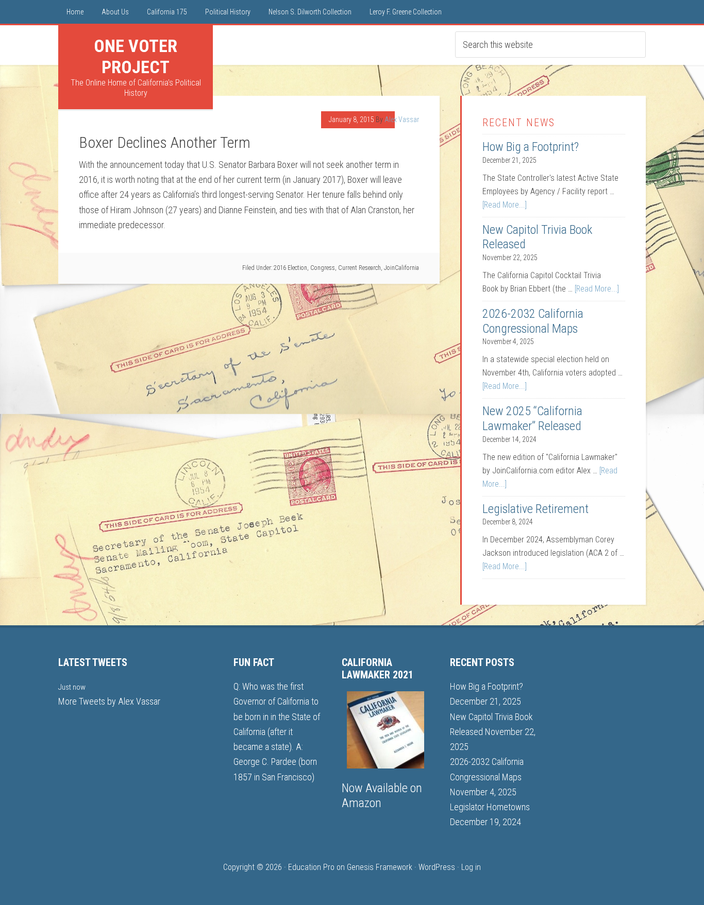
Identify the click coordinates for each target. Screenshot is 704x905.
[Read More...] (504, 205)
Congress (322, 267)
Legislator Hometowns (490, 806)
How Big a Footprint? (530, 147)
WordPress (436, 867)
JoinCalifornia (401, 267)
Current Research (359, 267)
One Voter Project (135, 56)
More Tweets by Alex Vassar (109, 701)
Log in (471, 867)
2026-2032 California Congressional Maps (532, 321)
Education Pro (311, 867)
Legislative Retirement (535, 509)
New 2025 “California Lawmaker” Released (532, 418)
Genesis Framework (379, 867)
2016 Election (290, 267)
